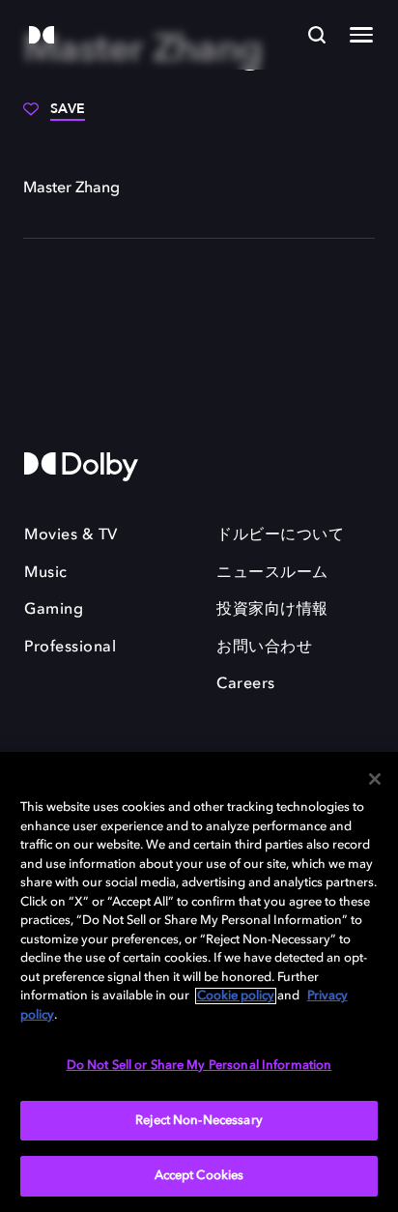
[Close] (375, 779)
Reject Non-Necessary (199, 1120)
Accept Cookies (199, 1175)
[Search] (317, 35)
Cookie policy (235, 996)
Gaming (53, 610)
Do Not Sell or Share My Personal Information (199, 1065)
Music (46, 573)
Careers (245, 684)
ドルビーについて (280, 535)
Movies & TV (71, 535)
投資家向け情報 (272, 610)
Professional (70, 647)
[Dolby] (41, 36)
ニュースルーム (272, 573)
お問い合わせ (264, 647)
